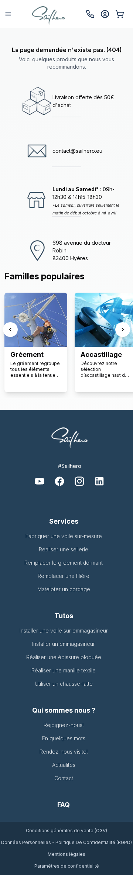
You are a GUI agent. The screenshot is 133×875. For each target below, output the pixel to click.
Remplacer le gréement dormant (63, 562)
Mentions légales (66, 854)
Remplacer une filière (63, 576)
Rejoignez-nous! (64, 725)
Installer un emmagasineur (63, 644)
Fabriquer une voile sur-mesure (63, 536)
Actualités (63, 765)
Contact (63, 778)
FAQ (63, 805)
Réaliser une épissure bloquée (63, 657)
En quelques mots (63, 738)
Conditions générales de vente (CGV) (66, 830)
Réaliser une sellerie (63, 549)
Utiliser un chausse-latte (64, 684)
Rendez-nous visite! (64, 751)
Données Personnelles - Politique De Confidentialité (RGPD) (66, 842)
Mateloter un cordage (63, 589)
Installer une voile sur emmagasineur (64, 630)
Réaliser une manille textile (63, 670)
